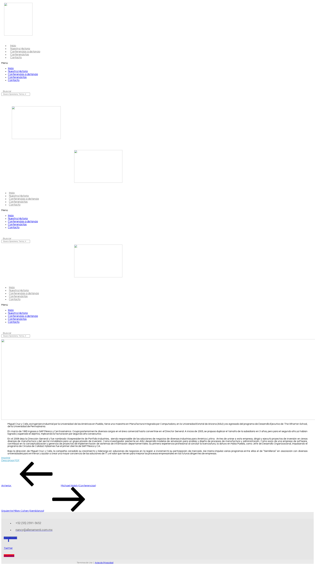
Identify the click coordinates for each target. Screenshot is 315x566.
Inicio (11, 68)
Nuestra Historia (18, 71)
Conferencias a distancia (23, 74)
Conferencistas (17, 77)
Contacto (16, 57)
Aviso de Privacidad (104, 563)
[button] (69, 63)
